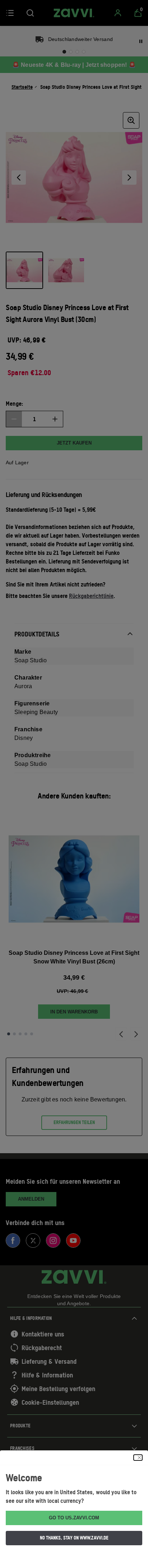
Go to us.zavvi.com (74, 1517)
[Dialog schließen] (138, 1457)
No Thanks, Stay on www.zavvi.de (74, 1538)
